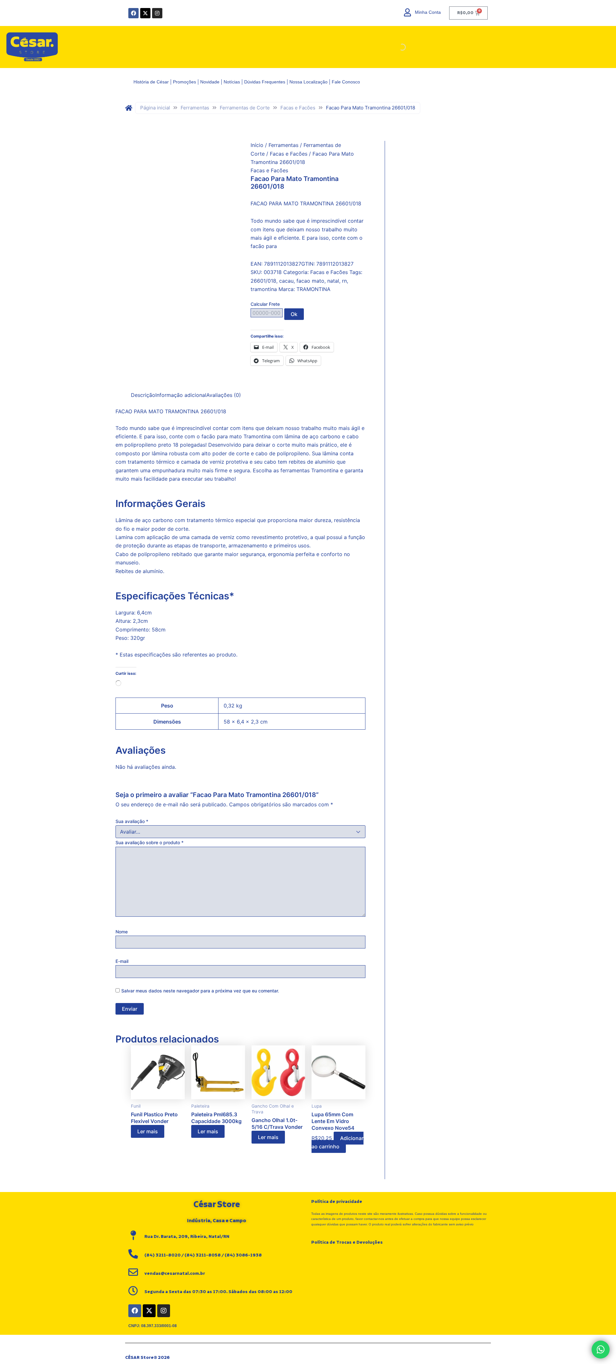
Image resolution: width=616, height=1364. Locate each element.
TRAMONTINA (313, 289)
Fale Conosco (346, 81)
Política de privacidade (336, 1201)
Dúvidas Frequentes (264, 81)
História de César (151, 81)
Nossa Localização (308, 81)
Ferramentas (195, 108)
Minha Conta (428, 12)
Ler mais (147, 1131)
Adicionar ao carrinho (338, 1142)
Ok (294, 314)
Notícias (232, 81)
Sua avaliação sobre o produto (150, 842)
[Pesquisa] (397, 47)
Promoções (184, 81)
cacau (286, 281)
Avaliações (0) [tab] (223, 395)
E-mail (122, 961)
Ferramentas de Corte (245, 108)
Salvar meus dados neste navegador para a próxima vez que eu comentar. (200, 990)
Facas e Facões (297, 108)
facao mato (310, 281)
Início (257, 145)
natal (333, 281)
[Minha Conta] (408, 12)
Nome (122, 931)
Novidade (209, 81)
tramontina (264, 289)
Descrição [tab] (143, 395)
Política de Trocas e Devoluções (347, 1242)
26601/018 (263, 281)
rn (344, 281)
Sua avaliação (132, 821)
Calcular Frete (265, 304)
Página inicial (155, 108)
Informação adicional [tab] (180, 395)
